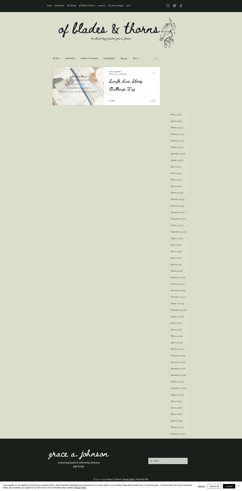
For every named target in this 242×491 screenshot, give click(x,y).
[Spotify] (174, 6)
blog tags (123, 58)
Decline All (214, 486)
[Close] (238, 486)
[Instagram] (168, 6)
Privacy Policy (129, 479)
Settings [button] (201, 486)
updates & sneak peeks (89, 58)
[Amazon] (181, 6)
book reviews (70, 58)
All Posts (56, 58)
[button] (71, 6)
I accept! (229, 486)
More (135, 58)
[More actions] (154, 72)
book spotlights (109, 58)
